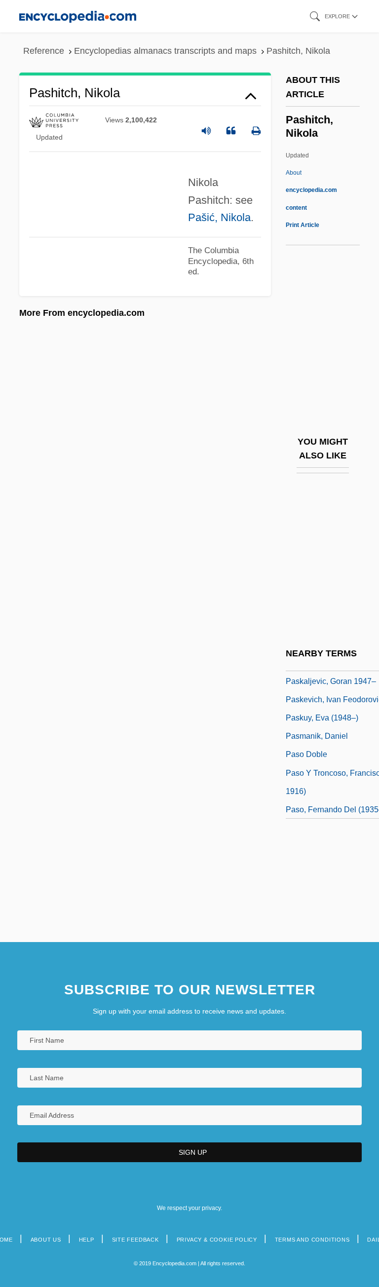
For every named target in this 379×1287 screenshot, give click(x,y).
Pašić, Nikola (219, 217)
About (311, 190)
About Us (46, 1240)
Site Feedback (135, 1240)
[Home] (77, 16)
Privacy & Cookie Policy (217, 1240)
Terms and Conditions (312, 1240)
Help (86, 1240)
